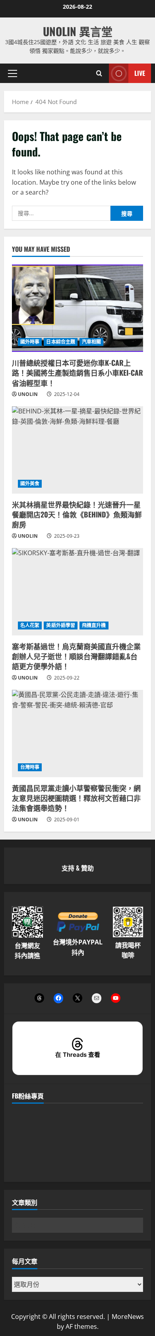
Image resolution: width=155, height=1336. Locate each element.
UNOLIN (28, 394)
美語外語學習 (60, 625)
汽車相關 (91, 341)
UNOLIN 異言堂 (77, 31)
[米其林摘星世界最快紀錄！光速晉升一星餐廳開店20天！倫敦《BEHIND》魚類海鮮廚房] (77, 450)
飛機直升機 (94, 625)
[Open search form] (99, 73)
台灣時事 (29, 767)
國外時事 (29, 341)
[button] (12, 73)
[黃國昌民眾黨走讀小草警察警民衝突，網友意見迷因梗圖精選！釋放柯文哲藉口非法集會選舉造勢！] (77, 733)
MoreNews (128, 1316)
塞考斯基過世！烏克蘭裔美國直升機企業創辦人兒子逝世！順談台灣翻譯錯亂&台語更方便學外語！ (76, 656)
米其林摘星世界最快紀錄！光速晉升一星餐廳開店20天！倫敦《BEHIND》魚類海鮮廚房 (77, 514)
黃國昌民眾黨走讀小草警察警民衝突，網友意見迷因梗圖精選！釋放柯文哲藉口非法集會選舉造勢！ (76, 798)
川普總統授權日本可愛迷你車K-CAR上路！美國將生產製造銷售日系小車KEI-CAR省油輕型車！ (77, 372)
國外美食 (29, 483)
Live (139, 72)
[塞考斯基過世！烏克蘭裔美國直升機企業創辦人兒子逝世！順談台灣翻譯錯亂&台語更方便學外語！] (77, 591)
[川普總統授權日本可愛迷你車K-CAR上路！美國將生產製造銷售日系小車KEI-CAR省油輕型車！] (77, 308)
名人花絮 (29, 625)
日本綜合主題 (60, 341)
